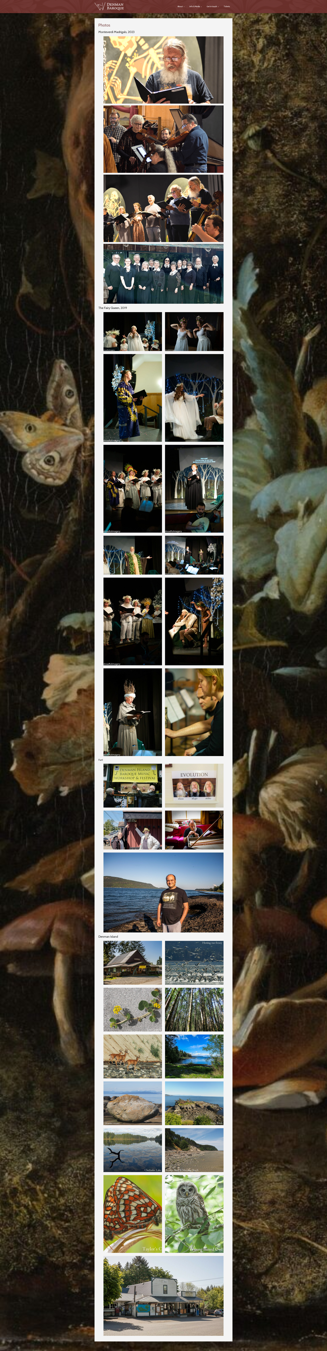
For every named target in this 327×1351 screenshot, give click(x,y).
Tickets (227, 6)
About (180, 6)
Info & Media (195, 6)
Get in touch (212, 6)
